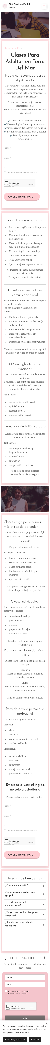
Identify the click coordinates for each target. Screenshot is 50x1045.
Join (25, 1018)
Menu (44, 6)
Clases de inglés (12, 48)
